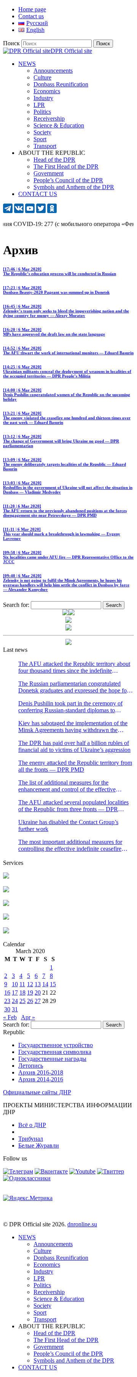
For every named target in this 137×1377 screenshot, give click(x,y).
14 (45, 984)
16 (7, 992)
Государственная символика (54, 1052)
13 (38, 984)
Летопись (30, 1065)
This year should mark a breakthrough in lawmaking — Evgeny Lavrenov (61, 534)
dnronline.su (82, 1224)
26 (30, 1001)
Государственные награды (52, 1058)
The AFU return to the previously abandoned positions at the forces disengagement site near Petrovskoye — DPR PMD (65, 510)
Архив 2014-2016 (40, 1079)
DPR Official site (71, 51)
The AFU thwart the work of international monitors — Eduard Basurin (68, 350)
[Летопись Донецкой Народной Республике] (6, 917)
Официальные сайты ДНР (37, 1092)
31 (15, 1009)
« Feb (10, 1017)
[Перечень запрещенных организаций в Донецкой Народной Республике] (6, 904)
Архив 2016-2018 (40, 1072)
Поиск (11, 43)
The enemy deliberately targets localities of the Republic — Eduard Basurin (64, 464)
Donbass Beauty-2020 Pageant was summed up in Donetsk (56, 290)
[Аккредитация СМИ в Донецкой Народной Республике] (6, 876)
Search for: (16, 605)
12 (30, 984)
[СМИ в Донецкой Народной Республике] (6, 890)
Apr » (28, 1017)
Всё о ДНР (32, 1125)
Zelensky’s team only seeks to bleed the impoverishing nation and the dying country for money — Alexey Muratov (66, 311)
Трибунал (30, 1138)
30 (7, 1009)
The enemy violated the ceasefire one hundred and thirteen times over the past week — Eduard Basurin (67, 418)
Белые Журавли (38, 1145)
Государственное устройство (55, 1045)
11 (22, 984)
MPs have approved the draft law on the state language (54, 331)
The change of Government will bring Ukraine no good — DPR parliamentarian (61, 441)
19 (30, 992)
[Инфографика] (6, 931)
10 (15, 984)
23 (7, 1001)
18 (22, 992)
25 (22, 1001)
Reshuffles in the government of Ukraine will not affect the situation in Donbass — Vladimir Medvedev (67, 487)
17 (15, 992)
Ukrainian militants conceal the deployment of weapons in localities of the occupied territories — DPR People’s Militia (67, 371)
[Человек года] (71, 613)
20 (38, 992)
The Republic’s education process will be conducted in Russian (59, 271)
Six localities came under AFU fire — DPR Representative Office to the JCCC (68, 557)
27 (38, 1001)
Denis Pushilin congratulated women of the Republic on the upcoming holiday (66, 394)
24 (15, 1001)
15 (53, 984)
